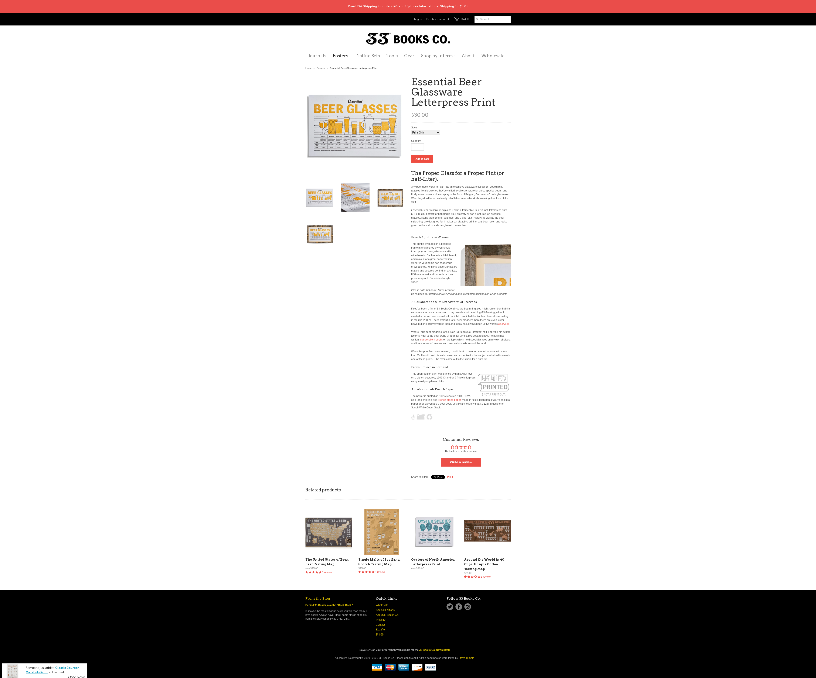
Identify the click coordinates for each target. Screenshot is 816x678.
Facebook (458, 606)
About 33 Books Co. (387, 614)
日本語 (380, 634)
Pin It (450, 476)
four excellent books (431, 339)
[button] (313, 572)
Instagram (467, 606)
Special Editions (385, 610)
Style (414, 127)
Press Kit (381, 619)
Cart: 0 (465, 19)
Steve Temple (466, 658)
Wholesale (382, 605)
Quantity (416, 140)
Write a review (461, 462)
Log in (418, 19)
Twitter (449, 606)
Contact (380, 624)
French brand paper (449, 399)
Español (380, 629)
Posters (321, 68)
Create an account (437, 19)
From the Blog (317, 598)
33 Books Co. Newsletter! (434, 649)
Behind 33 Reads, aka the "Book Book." (329, 605)
